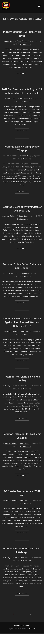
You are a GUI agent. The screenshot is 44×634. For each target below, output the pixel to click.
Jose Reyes (9, 41)
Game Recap (22, 41)
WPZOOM (32, 629)
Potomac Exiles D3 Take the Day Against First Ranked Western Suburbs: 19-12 (22, 322)
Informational (25, 98)
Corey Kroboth (11, 98)
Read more (23, 73)
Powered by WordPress (22, 625)
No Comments (25, 44)
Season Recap (25, 156)
